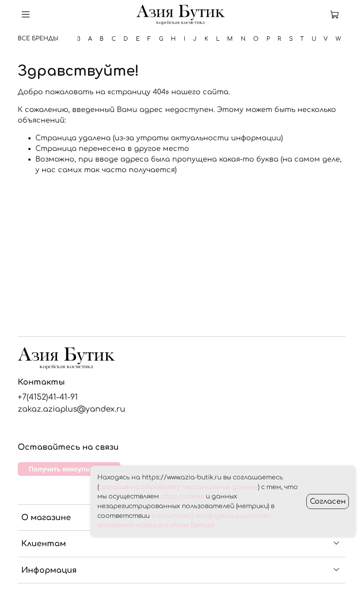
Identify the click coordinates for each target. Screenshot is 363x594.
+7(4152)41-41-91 (48, 397)
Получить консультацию (69, 469)
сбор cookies (182, 496)
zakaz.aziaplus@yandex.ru (71, 409)
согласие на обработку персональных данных (178, 487)
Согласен (328, 501)
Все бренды (38, 38)
